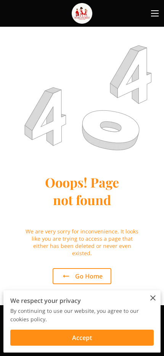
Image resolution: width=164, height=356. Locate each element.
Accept (82, 337)
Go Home (89, 276)
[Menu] (155, 13)
